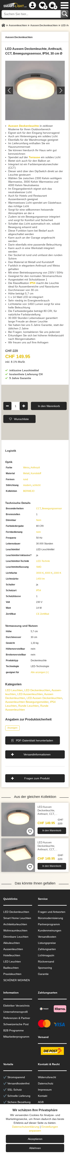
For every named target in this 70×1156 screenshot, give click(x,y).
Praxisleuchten (12, 973)
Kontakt (42, 1095)
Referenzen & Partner (16, 1018)
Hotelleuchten (11, 955)
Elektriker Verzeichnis (16, 1005)
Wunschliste (21, 418)
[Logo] (15, 5)
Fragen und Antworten (51, 911)
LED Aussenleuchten (30, 694)
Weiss (26, 467)
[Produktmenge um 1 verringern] (7, 406)
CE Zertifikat (42, 614)
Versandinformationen (37, 754)
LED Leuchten (14, 690)
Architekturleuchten (15, 924)
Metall (26, 473)
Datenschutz (45, 1083)
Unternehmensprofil (15, 1011)
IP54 (32, 283)
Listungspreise (47, 942)
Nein (38, 520)
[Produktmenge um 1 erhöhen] (24, 406)
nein (38, 532)
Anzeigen (12, 727)
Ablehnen (35, 1148)
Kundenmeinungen (49, 930)
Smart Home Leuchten (17, 918)
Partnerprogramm (49, 924)
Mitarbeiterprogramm (16, 1036)
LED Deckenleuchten (37, 690)
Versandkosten (47, 936)
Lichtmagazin (46, 955)
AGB (41, 1102)
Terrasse (34, 157)
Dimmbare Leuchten (15, 936)
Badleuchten (11, 967)
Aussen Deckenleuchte (23, 125)
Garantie (43, 973)
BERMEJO (28, 491)
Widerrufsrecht (47, 1077)
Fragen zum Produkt (37, 778)
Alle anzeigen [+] (39, 672)
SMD (38, 567)
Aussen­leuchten (13, 949)
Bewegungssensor (52, 508)
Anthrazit (35, 467)
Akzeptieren (35, 1138)
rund (25, 479)
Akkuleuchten (11, 942)
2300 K (57, 573)
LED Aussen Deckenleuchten (44, 698)
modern (27, 485)
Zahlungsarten (47, 949)
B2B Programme (13, 1030)
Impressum (45, 1089)
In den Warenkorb (49, 405)
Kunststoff (36, 473)
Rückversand (46, 961)
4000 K (48, 573)
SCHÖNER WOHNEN (16, 980)
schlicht (36, 485)
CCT (38, 508)
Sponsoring (45, 967)
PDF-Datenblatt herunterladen (34, 740)
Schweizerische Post (16, 1024)
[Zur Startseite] (3, 25)
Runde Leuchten (28, 705)
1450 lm (40, 578)
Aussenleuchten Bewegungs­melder (26, 701)
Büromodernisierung (50, 918)
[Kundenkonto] (32, 5)
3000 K (40, 573)
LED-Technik (43, 561)
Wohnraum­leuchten (15, 930)
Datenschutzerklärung (25, 1126)
